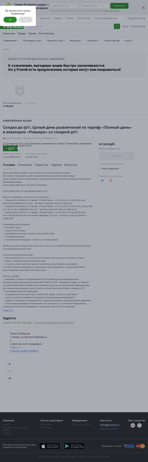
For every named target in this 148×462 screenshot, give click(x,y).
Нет (26, 20)
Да (10, 20)
